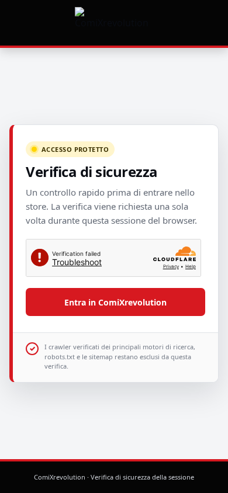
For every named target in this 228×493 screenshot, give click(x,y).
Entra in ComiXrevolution (115, 302)
